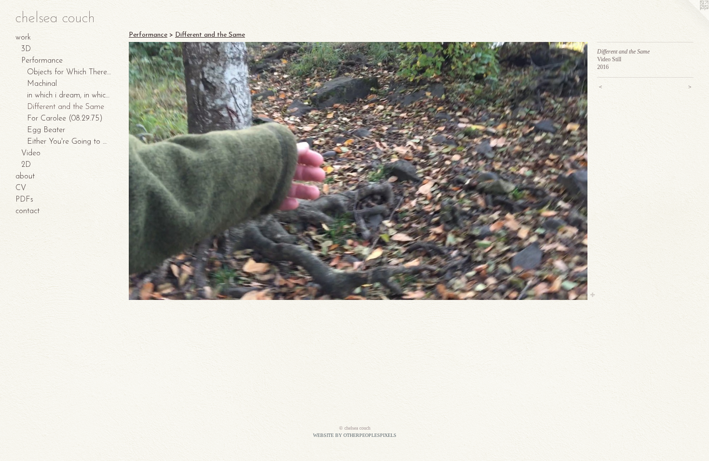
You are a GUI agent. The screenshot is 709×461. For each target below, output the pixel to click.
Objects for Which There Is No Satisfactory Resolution (69, 72)
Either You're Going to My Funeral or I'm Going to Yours (69, 142)
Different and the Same (65, 107)
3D (26, 49)
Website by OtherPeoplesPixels (354, 435)
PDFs (24, 199)
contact (27, 211)
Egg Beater (46, 130)
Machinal (42, 84)
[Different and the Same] (358, 171)
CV (20, 188)
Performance (42, 61)
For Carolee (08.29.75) (65, 118)
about (25, 176)
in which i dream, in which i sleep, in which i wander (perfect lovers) (69, 95)
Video (31, 153)
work (23, 37)
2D (26, 165)
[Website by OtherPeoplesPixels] (689, 19)
